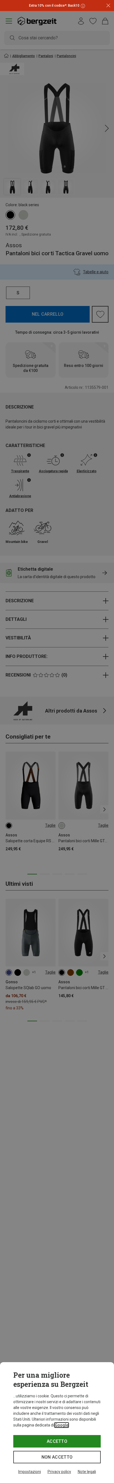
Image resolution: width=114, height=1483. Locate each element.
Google (61, 1425)
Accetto (57, 1441)
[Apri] (82, 6)
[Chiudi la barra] (108, 5)
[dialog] (57, 1422)
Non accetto (57, 1457)
